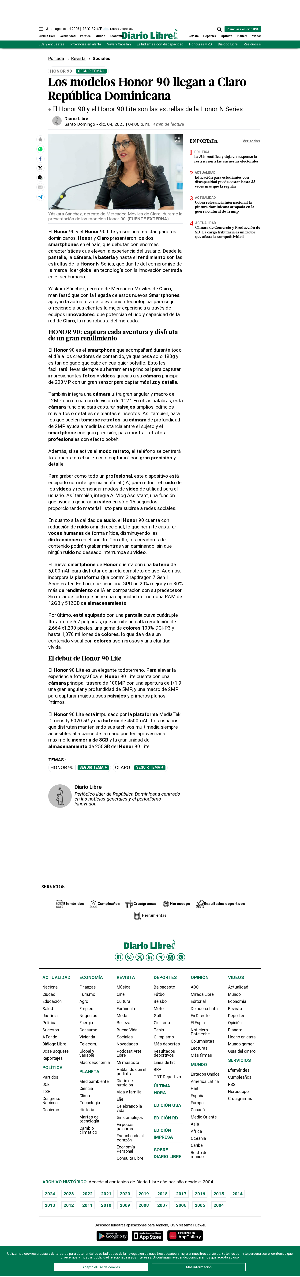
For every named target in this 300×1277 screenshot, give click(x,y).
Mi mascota (128, 1062)
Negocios (88, 1015)
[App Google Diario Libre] (112, 1235)
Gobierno (50, 1109)
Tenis (159, 1030)
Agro (83, 1001)
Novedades (127, 1044)
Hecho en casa (242, 1037)
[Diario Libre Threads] (170, 957)
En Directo (200, 1015)
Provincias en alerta (86, 44)
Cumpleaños (239, 1077)
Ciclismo (162, 1022)
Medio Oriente (204, 1117)
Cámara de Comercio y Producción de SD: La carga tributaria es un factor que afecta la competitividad (227, 232)
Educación (52, 1001)
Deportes (209, 36)
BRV (157, 1069)
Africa (196, 1131)
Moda (122, 1015)
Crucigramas (240, 1098)
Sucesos (50, 1030)
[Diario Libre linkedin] (150, 957)
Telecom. (88, 1044)
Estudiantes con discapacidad (160, 44)
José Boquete (55, 1051)
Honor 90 (61, 767)
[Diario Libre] (150, 34)
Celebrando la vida (129, 1108)
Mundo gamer (241, 1044)
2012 (69, 1205)
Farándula (126, 1008)
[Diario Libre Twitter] (139, 957)
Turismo (87, 994)
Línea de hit (164, 1062)
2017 (181, 1193)
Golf (157, 1015)
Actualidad (68, 36)
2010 (106, 1205)
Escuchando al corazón (130, 1137)
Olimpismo (164, 1037)
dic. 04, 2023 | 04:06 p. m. (124, 124)
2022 (87, 1193)
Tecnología (89, 1102)
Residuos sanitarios (259, 44)
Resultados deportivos (164, 1053)
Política (85, 36)
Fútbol (159, 994)
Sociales (125, 1037)
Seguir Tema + (91, 71)
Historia (86, 1109)
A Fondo (49, 1037)
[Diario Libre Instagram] (129, 957)
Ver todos (251, 141)
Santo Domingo (79, 124)
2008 (144, 1205)
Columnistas (202, 1041)
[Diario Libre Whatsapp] (181, 957)
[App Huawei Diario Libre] (185, 1235)
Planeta (242, 36)
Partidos (50, 1077)
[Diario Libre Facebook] (119, 957)
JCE (45, 1084)
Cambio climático (88, 1130)
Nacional (50, 987)
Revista (193, 36)
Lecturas (199, 1048)
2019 (144, 1193)
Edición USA (167, 1105)
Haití (195, 1088)
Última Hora (47, 36)
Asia (195, 1124)
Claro (122, 767)
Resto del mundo (199, 1154)
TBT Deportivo (167, 1076)
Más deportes (167, 1044)
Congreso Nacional (51, 1100)
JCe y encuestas (51, 44)
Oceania (198, 1138)
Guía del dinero (241, 1051)
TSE (46, 1091)
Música (124, 987)
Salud (47, 1008)
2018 (162, 1193)
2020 (125, 1193)
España (197, 1095)
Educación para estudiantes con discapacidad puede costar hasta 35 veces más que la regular (225, 182)
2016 (200, 1193)
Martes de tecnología (89, 1119)
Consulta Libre (130, 1158)
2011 (87, 1205)
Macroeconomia (94, 1062)
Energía (86, 1022)
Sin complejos (130, 1117)
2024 (50, 1193)
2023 (69, 1193)
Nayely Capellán (119, 44)
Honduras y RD (200, 44)
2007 (162, 1205)
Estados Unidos (205, 1074)
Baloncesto (164, 987)
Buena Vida (127, 1030)
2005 (200, 1205)
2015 (219, 1193)
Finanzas (87, 987)
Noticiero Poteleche (200, 1032)
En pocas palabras (125, 1126)
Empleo (86, 1008)
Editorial (198, 1001)
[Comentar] (40, 177)
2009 (125, 1205)
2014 (237, 1193)
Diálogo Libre (228, 44)
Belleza (123, 1022)
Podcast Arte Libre (129, 1053)
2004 (219, 1205)
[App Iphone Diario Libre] (147, 1235)
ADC (195, 987)
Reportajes (52, 1058)
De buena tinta (204, 1008)
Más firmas (201, 1055)
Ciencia (86, 1088)
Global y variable (86, 1053)
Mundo (100, 36)
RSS (232, 1084)
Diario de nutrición (125, 1082)
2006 (181, 1205)
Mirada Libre (202, 994)
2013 (50, 1205)
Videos (256, 36)
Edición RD (166, 1118)
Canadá (198, 1109)
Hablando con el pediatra (131, 1071)
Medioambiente (94, 1081)
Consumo (88, 1030)
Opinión (226, 36)
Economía (117, 36)
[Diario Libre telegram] (160, 957)
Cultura (123, 1001)
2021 (106, 1193)
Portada (56, 58)
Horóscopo (238, 1091)
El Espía (198, 1022)
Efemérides (239, 1070)
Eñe (120, 1099)
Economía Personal (126, 1149)
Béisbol (161, 1001)
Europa (197, 1102)
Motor (159, 1008)
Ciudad (48, 994)
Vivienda (87, 1037)
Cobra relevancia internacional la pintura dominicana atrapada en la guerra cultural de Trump (224, 207)
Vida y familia (129, 1092)
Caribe (197, 1145)
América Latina (205, 1081)
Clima (84, 1095)
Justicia (50, 1015)
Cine (121, 994)
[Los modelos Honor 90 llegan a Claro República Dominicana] (40, 149)
